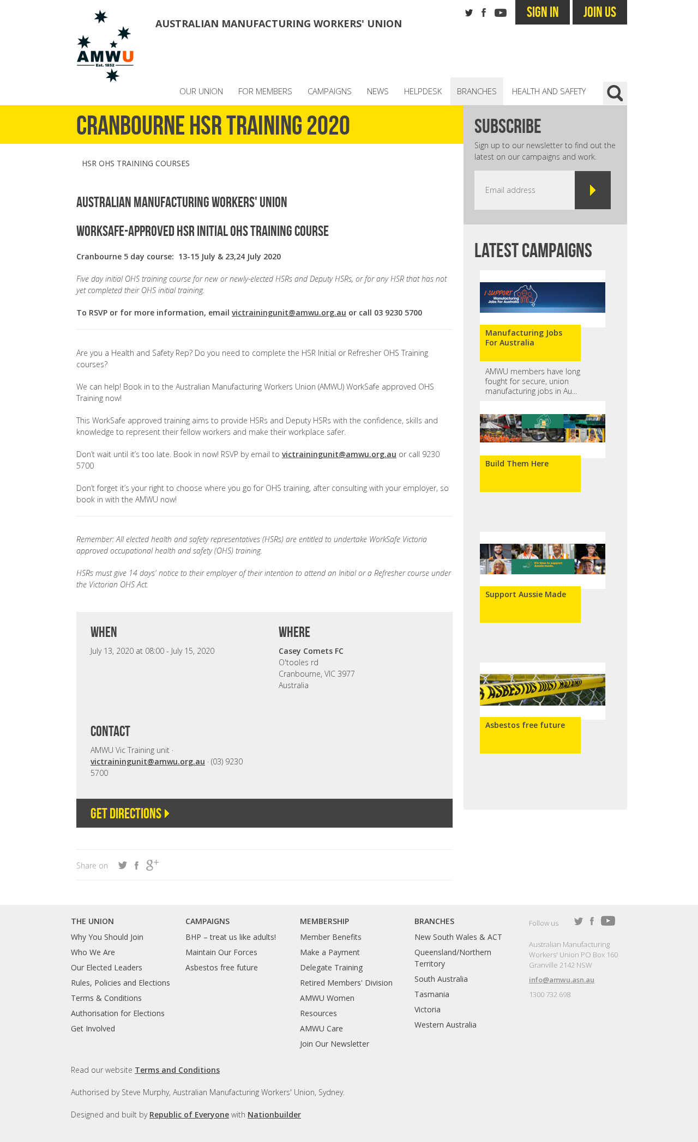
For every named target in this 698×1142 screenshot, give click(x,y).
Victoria (427, 1009)
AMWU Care (321, 1028)
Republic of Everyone (189, 1114)
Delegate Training (331, 967)
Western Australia (445, 1024)
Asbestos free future (221, 967)
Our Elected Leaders (106, 967)
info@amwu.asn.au (561, 980)
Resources (318, 1013)
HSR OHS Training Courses (136, 163)
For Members (265, 91)
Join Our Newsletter (334, 1043)
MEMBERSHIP (324, 921)
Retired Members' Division (346, 982)
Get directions (127, 813)
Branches (477, 91)
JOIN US (599, 12)
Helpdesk (423, 91)
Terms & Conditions (106, 998)
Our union (201, 91)
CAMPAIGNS (207, 921)
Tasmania (431, 994)
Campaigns (330, 91)
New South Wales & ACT (458, 937)
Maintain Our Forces (221, 952)
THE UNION (92, 921)
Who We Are (93, 952)
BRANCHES (434, 921)
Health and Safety (549, 91)
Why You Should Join (107, 937)
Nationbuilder (274, 1114)
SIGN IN (543, 12)
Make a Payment (330, 952)
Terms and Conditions (177, 1070)
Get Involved (93, 1028)
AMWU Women (327, 998)
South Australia (441, 979)
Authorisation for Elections (118, 1013)
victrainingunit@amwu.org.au (289, 312)
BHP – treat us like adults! (230, 937)
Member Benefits (331, 937)
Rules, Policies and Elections (120, 982)
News (378, 91)
